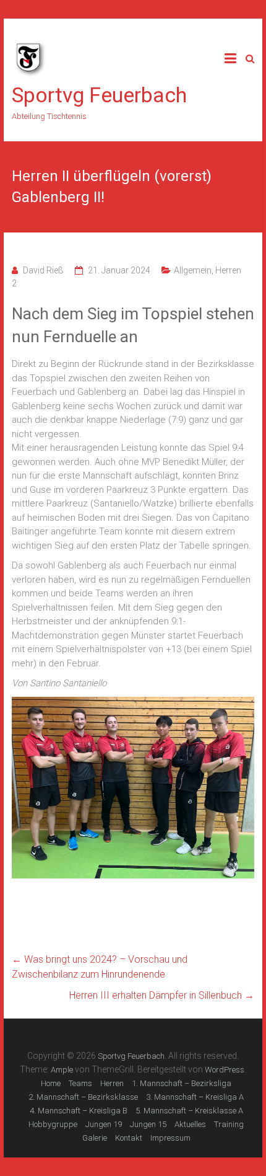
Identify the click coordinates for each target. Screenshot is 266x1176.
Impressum (170, 1138)
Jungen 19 (103, 1124)
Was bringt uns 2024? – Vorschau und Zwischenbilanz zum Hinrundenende (99, 966)
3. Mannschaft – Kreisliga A (195, 1097)
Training (229, 1124)
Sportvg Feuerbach (99, 94)
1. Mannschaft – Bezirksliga (181, 1083)
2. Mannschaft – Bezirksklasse (83, 1097)
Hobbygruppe (52, 1124)
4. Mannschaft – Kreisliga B (78, 1110)
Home (51, 1083)
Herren (112, 1083)
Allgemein (193, 270)
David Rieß (43, 270)
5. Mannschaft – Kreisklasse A (189, 1110)
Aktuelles (190, 1124)
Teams (80, 1083)
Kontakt (128, 1138)
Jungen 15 (148, 1124)
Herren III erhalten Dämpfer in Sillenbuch (161, 995)
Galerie (94, 1138)
